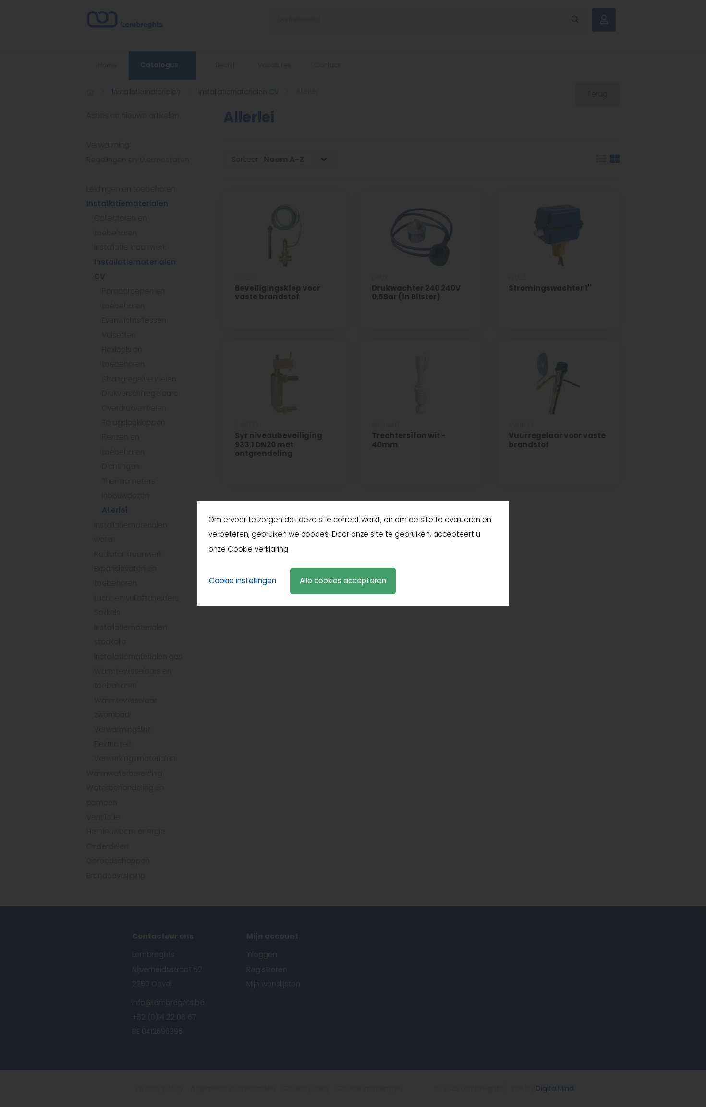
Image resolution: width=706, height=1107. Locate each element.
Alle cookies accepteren (343, 581)
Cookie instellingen (242, 581)
